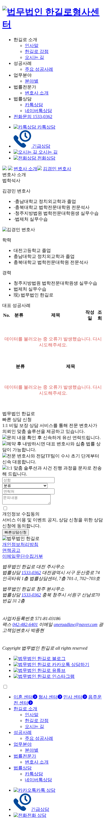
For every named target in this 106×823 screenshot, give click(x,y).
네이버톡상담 (38, 110)
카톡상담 (34, 104)
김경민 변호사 (57, 168)
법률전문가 (25, 756)
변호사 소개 (37, 92)
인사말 (31, 45)
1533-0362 (31, 572)
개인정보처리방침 (20, 544)
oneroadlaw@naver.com (76, 624)
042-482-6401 (25, 624)
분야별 (31, 81)
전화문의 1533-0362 (33, 116)
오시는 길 (34, 57)
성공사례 (23, 732)
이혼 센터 (23, 696)
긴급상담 (40, 809)
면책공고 (11, 550)
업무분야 (23, 744)
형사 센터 (48, 696)
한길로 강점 (37, 51)
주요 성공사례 (39, 69)
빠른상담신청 (16, 532)
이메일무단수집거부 (22, 556)
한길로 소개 (25, 708)
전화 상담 (36, 815)
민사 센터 (73, 696)
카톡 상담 (45, 790)
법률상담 (23, 768)
